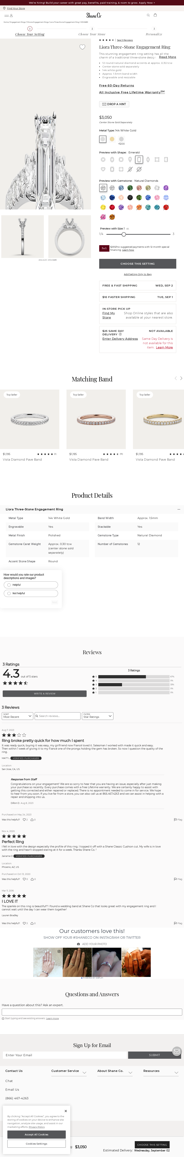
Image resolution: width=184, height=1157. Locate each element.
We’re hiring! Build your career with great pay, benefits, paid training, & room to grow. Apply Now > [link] (92, 2)
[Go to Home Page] (94, 15)
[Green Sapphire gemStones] (139, 198)
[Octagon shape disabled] (139, 169)
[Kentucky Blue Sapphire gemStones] (148, 198)
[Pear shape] (130, 160)
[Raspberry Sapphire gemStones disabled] (103, 217)
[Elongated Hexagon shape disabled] (130, 169)
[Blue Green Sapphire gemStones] (148, 207)
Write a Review (45, 693)
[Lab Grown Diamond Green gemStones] (130, 188)
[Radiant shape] (166, 160)
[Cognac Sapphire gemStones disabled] (112, 217)
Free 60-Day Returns (116, 85)
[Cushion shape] (121, 160)
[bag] (155, 15)
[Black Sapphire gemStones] (130, 198)
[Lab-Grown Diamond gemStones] (112, 188)
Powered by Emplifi (93, 978)
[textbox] (92, 1012)
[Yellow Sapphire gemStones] (103, 207)
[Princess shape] (157, 160)
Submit (154, 1055)
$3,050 (105, 117)
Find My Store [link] (108, 315)
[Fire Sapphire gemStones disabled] (166, 207)
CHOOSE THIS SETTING (138, 263)
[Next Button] (179, 378)
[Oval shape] (112, 160)
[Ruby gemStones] (112, 207)
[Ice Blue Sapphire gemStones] (166, 198)
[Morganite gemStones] (121, 198)
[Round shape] (103, 160)
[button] (114, 104)
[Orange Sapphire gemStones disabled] (139, 207)
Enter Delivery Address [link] (120, 339)
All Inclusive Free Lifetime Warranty (132, 92)
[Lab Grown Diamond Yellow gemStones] (148, 188)
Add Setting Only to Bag (137, 274)
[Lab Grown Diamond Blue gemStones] (121, 188)
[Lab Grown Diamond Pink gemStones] (139, 188)
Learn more (52, 1018)
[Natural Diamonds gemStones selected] (103, 188)
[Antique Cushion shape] (112, 169)
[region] (36, 1130)
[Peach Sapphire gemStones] (130, 207)
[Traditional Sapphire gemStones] (112, 198)
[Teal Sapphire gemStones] (157, 207)
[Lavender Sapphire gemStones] (121, 207)
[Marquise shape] (148, 160)
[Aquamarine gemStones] (103, 198)
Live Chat (177, 1051)
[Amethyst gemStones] (166, 188)
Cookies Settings (36, 1143)
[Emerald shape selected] (139, 160)
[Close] (66, 1111)
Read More (167, 57)
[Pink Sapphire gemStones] (157, 198)
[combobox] (17, 716)
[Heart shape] (103, 169)
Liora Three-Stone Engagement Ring (134, 47)
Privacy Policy (37, 1126)
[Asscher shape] (121, 169)
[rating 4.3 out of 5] (106, 40)
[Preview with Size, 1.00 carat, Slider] (124, 234)
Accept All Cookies (36, 1134)
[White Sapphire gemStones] (157, 188)
